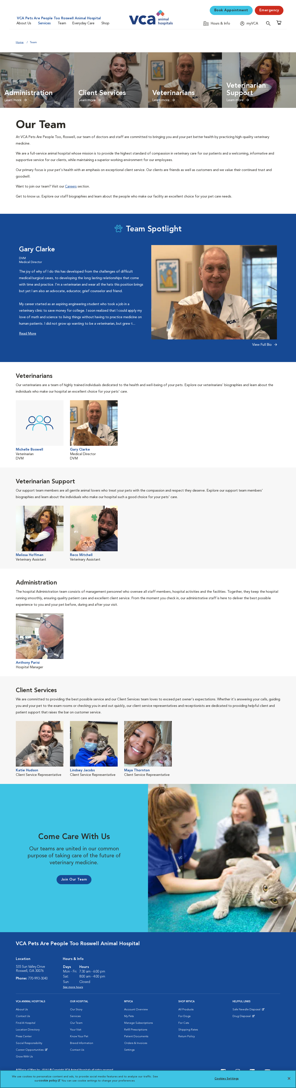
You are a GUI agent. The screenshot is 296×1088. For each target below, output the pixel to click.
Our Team (76, 1023)
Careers (71, 186)
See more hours (73, 987)
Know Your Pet (79, 1036)
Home (20, 42)
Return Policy (186, 1036)
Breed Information (81, 1043)
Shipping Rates (188, 1029)
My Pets (129, 1016)
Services (44, 23)
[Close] (289, 1078)
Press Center (24, 1036)
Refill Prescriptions (135, 1029)
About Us (23, 23)
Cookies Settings (227, 1078)
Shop (105, 23)
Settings (129, 1049)
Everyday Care (83, 23)
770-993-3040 (38, 978)
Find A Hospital (25, 1023)
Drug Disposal (243, 1017)
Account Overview (136, 1009)
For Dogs (184, 1016)
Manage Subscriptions (138, 1023)
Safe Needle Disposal (247, 1010)
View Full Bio (262, 345)
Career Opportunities (30, 1050)
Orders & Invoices (135, 1043)
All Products (186, 1009)
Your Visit (75, 1029)
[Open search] (269, 23)
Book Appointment (231, 10)
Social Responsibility (29, 1043)
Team (62, 23)
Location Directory (28, 1029)
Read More (27, 334)
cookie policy (49, 1080)
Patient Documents (136, 1036)
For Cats (183, 1023)
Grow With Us (24, 1056)
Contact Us (23, 1016)
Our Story (76, 1009)
